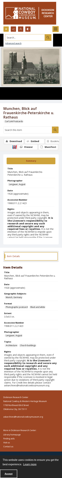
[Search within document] (55, 130)
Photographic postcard (17, 307)
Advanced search (13, 43)
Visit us (6, 442)
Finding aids (9, 438)
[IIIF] (14, 147)
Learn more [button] (30, 464)
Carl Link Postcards (14, 121)
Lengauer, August (17, 184)
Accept (9, 473)
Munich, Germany (14, 297)
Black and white (37, 307)
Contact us (8, 446)
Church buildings (28, 345)
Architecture (11, 345)
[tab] (31, 161)
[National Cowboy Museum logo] (29, 13)
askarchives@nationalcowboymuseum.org (23, 416)
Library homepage (12, 434)
